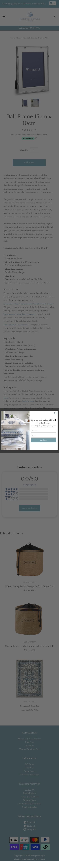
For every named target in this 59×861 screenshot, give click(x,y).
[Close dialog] (55, 413)
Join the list (43, 440)
